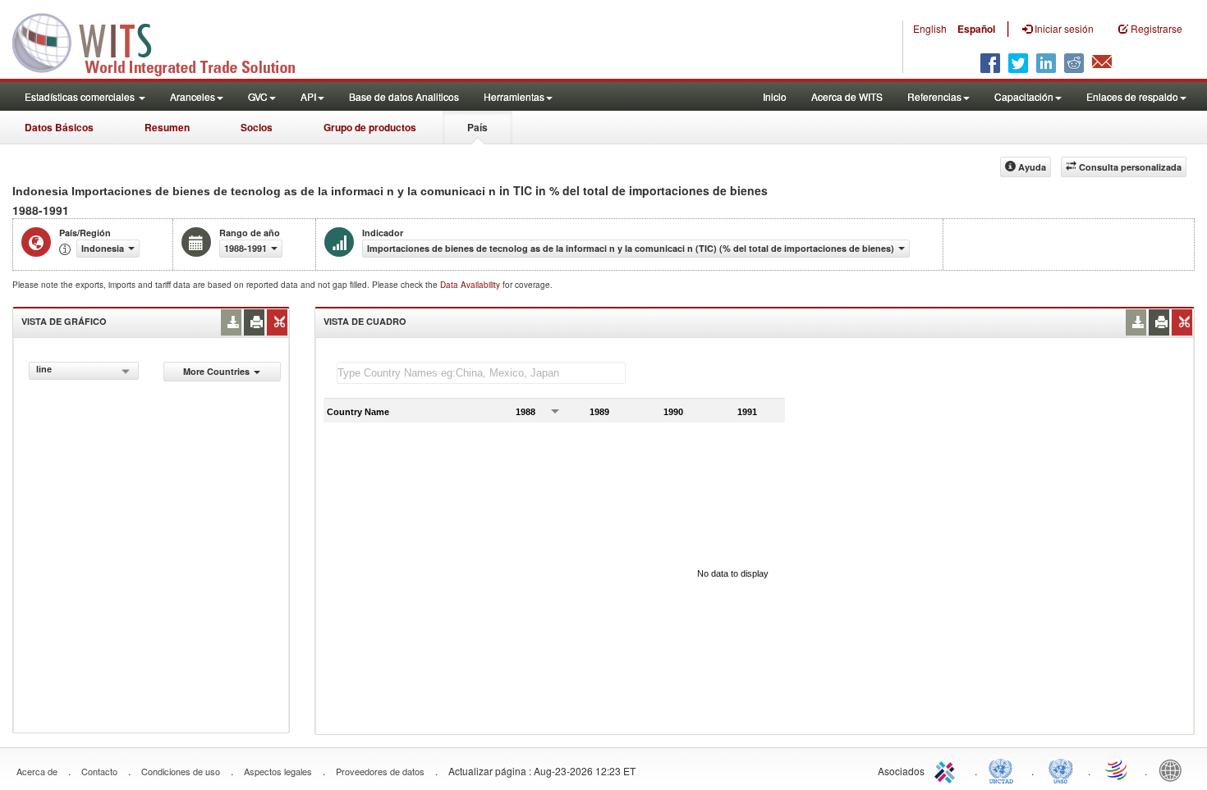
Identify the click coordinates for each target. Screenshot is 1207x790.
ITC (947, 769)
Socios (257, 127)
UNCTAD (1004, 769)
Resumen (167, 127)
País (477, 127)
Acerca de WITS (847, 96)
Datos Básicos (59, 127)
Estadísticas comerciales (81, 96)
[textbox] (481, 373)
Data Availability (471, 284)
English (930, 28)
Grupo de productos (370, 127)
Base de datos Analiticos (404, 96)
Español (976, 28)
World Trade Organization (1117, 769)
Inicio (775, 96)
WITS (164, 41)
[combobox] (83, 371)
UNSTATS (1060, 769)
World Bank (1174, 769)
